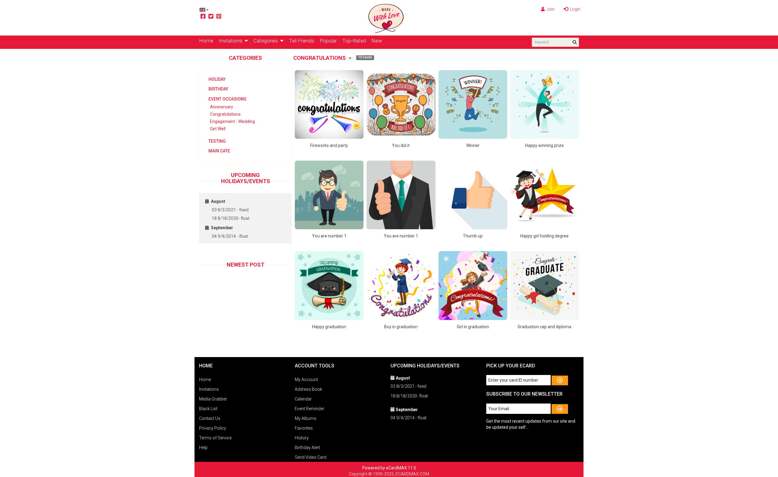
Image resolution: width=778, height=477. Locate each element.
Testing (217, 141)
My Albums (305, 418)
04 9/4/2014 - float (230, 236)
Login (574, 9)
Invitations (232, 41)
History (302, 437)
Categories (266, 41)
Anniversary (221, 106)
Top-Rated (354, 41)
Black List (208, 408)
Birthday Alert (307, 447)
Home (206, 41)
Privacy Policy (212, 428)
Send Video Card (310, 457)
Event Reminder (309, 408)
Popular (328, 41)
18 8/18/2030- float (231, 218)
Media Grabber (213, 399)
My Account (306, 379)
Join (550, 9)
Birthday (218, 89)
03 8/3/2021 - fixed (230, 209)
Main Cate (219, 150)
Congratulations (225, 114)
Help (203, 447)
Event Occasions (227, 99)
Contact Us (209, 418)
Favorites (304, 428)
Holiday (216, 79)
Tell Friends (301, 41)
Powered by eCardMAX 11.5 (389, 467)
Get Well (217, 128)
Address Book (308, 389)
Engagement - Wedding (232, 121)
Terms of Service (215, 437)
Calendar (303, 399)
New (376, 41)
